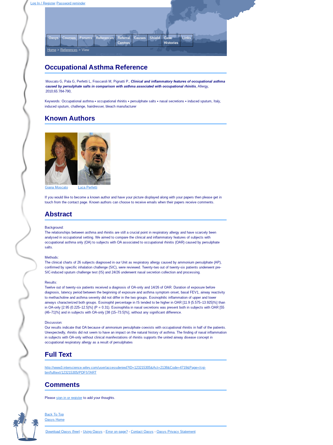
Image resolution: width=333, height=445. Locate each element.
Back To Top (54, 414)
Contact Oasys (142, 432)
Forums (86, 38)
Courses (69, 38)
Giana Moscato (56, 187)
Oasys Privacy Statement (176, 432)
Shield (155, 38)
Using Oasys (93, 432)
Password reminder (70, 3)
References (105, 38)
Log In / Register (42, 3)
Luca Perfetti (87, 187)
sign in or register (69, 398)
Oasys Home (55, 420)
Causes (140, 38)
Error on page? (117, 432)
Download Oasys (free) (63, 432)
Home (51, 50)
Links (186, 38)
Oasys (54, 38)
